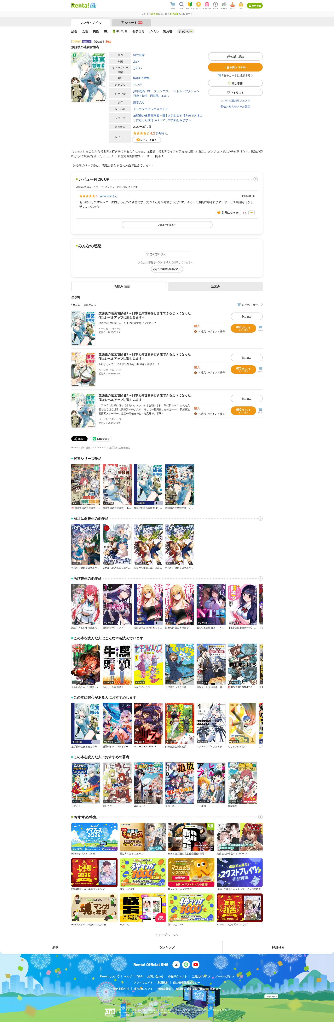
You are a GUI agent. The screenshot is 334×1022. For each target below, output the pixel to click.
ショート (133, 22)
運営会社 (215, 988)
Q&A (140, 976)
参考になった (230, 212)
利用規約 (163, 982)
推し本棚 (237, 83)
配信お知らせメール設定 (235, 106)
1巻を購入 (235, 67)
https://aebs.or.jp (126, 1015)
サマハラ (76, 805)
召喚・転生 (140, 96)
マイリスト (237, 92)
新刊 (55, 947)
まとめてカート (251, 305)
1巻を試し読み (235, 56)
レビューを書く (148, 140)
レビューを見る (166, 224)
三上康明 (201, 805)
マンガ (137, 84)
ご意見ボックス (201, 976)
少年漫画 (139, 91)
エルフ (165, 96)
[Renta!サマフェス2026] (92, 5)
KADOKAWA (141, 78)
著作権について (143, 988)
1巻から (75, 305)
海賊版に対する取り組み (190, 988)
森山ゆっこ (140, 805)
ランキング (167, 947)
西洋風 (154, 96)
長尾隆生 (232, 805)
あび (136, 61)
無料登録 (256, 5)
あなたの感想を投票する (165, 269)
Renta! (74, 447)
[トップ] (80, 5)
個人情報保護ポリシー (186, 982)
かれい (137, 68)
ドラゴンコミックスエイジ (150, 109)
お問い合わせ (155, 976)
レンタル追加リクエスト (235, 100)
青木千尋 (170, 805)
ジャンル (184, 31)
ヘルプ (128, 976)
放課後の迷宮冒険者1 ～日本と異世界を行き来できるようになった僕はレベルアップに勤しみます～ (145, 315)
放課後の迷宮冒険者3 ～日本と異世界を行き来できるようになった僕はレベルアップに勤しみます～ (145, 397)
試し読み (246, 316)
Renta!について (109, 976)
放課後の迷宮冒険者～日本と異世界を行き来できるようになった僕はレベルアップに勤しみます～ (168, 117)
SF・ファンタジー (159, 91)
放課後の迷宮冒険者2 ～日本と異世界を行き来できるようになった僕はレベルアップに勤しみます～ (145, 356)
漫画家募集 (164, 988)
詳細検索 (278, 947)
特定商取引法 (121, 988)
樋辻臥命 (139, 55)
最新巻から (90, 305)
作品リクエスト (177, 976)
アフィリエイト (143, 982)
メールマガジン (224, 976)
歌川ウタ (107, 805)
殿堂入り (139, 102)
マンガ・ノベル (90, 22)
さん (108, 196)
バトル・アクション (186, 91)
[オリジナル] (120, 31)
